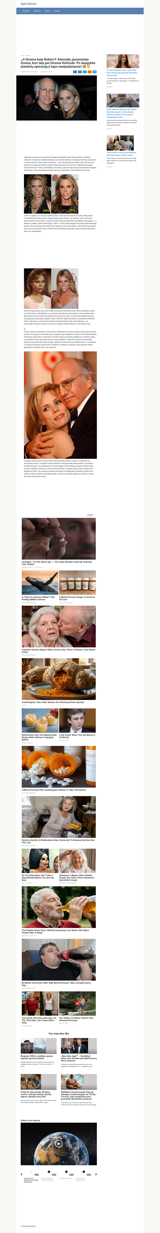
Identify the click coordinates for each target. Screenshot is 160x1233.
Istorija (56, 11)
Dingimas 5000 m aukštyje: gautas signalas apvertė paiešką (37, 1057)
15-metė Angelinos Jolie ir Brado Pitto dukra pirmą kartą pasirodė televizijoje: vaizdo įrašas (122, 72)
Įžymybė (26, 11)
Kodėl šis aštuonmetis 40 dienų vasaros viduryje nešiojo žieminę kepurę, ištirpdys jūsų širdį (36, 1094)
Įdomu (47, 11)
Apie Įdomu (28, 4)
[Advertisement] (80, 33)
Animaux (37, 11)
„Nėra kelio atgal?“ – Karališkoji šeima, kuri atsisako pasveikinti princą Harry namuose (79, 1058)
